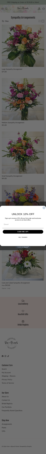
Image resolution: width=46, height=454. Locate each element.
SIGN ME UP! (23, 232)
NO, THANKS (23, 237)
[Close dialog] (44, 208)
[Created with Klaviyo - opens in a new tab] (23, 247)
